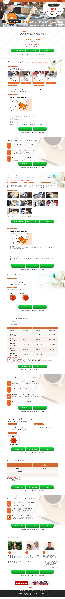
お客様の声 (24, 593)
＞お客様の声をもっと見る (53, 567)
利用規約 (21, 591)
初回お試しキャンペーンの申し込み (32, 593)
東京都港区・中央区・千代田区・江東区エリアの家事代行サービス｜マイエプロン (32, 590)
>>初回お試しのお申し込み (18, 50)
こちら (31, 41)
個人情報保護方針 (17, 591)
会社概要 (30, 591)
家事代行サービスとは (35, 591)
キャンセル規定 (26, 591)
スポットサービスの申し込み (42, 593)
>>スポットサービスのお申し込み (32, 50)
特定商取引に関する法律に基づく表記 (45, 591)
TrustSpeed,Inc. (31, 594)
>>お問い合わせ (46, 50)
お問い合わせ (20, 593)
